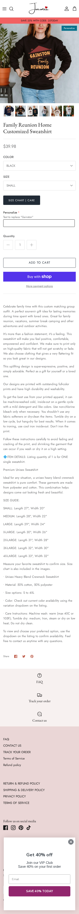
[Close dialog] (71, 842)
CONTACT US (12, 745)
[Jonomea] (39, 8)
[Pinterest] (21, 827)
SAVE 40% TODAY (39, 891)
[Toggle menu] (4, 8)
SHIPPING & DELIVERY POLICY (24, 790)
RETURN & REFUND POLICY (21, 783)
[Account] (65, 8)
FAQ (6, 739)
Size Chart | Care (22, 200)
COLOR (8, 157)
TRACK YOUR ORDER (17, 752)
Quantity (9, 236)
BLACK (10, 166)
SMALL (10, 185)
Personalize (10, 212)
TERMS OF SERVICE (16, 803)
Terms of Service (14, 758)
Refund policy (12, 765)
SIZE (6, 177)
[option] (39, 63)
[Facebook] (5, 827)
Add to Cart (39, 262)
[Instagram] (13, 827)
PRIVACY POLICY (14, 796)
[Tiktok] (28, 827)
